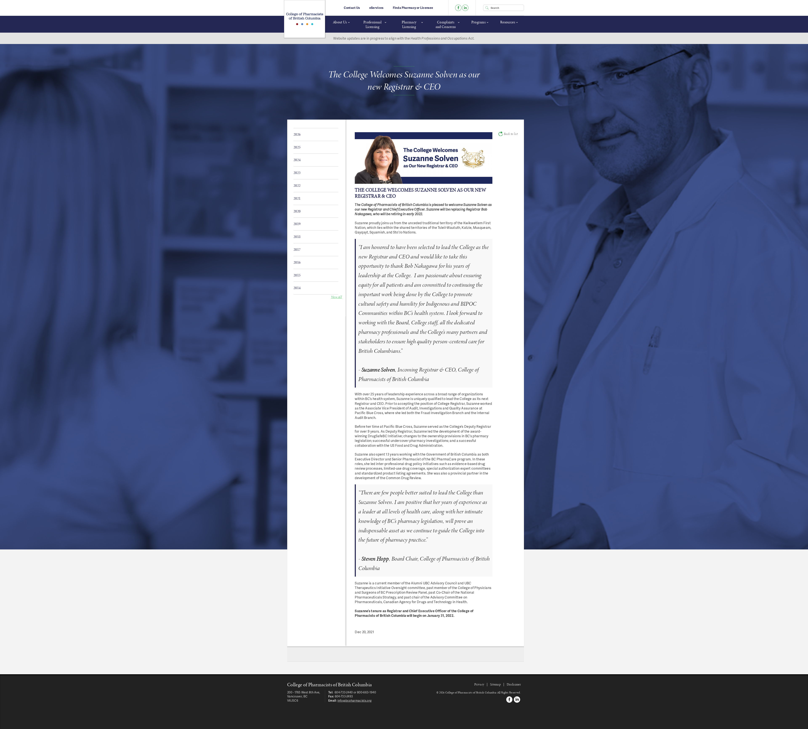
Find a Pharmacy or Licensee (413, 8)
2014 (297, 287)
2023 (297, 172)
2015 (297, 275)
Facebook (458, 8)
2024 (297, 159)
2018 (297, 236)
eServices (376, 8)
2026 (297, 134)
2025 (297, 147)
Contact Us (352, 8)
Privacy (479, 684)
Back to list (511, 134)
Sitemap (495, 684)
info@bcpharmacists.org (355, 700)
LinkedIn (465, 8)
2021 (297, 198)
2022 (297, 185)
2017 (297, 249)
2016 (297, 262)
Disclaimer (514, 684)
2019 (297, 223)
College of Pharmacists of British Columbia (304, 19)
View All (336, 297)
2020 (297, 211)
